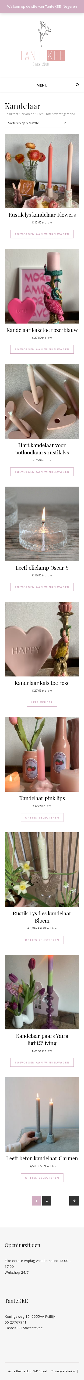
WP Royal (40, 1371)
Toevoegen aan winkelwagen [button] (42, 234)
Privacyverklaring (63, 1371)
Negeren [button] (70, 6)
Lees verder (42, 702)
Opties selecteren (42, 817)
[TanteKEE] (42, 43)
